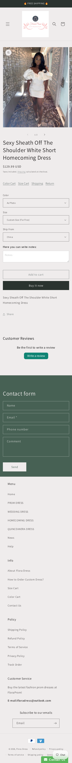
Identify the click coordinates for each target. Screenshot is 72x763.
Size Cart (23, 183)
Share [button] (10, 314)
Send (14, 467)
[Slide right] (44, 134)
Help (10, 546)
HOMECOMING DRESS (21, 520)
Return (50, 183)
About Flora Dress (19, 570)
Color (6, 195)
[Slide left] (27, 134)
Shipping (21, 171)
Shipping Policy (17, 629)
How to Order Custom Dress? (26, 579)
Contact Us (14, 605)
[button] (7, 24)
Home (11, 494)
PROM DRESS (15, 503)
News (11, 537)
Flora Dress (22, 748)
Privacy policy (56, 749)
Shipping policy (36, 754)
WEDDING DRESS (18, 511)
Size (5, 212)
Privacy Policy (16, 656)
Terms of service (16, 754)
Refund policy (39, 749)
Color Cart (9, 183)
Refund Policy (16, 638)
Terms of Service (18, 647)
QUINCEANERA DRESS (21, 529)
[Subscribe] (55, 723)
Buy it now (36, 285)
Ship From (8, 229)
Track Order (15, 664)
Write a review (36, 356)
